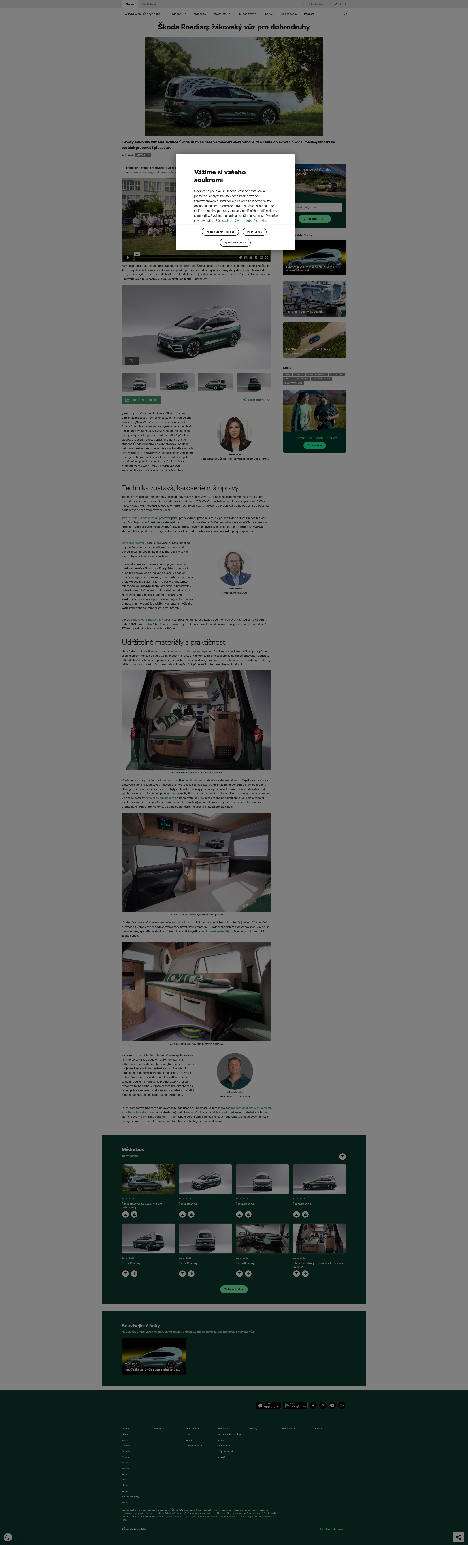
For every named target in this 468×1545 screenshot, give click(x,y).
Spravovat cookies (235, 242)
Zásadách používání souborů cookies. (242, 220)
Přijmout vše (254, 231)
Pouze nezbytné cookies (220, 231)
